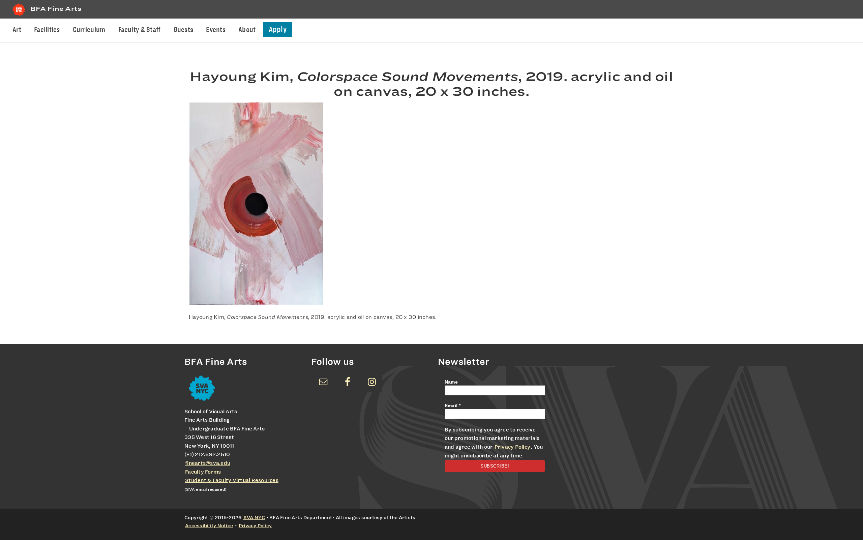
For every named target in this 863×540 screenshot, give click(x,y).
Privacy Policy (513, 447)
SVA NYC (254, 517)
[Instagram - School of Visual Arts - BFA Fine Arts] (372, 382)
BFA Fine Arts (56, 8)
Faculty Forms (203, 472)
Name (451, 382)
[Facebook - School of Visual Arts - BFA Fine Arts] (347, 382)
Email (453, 405)
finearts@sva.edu (207, 463)
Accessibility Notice (209, 525)
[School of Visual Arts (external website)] (19, 15)
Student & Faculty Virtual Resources (231, 480)
